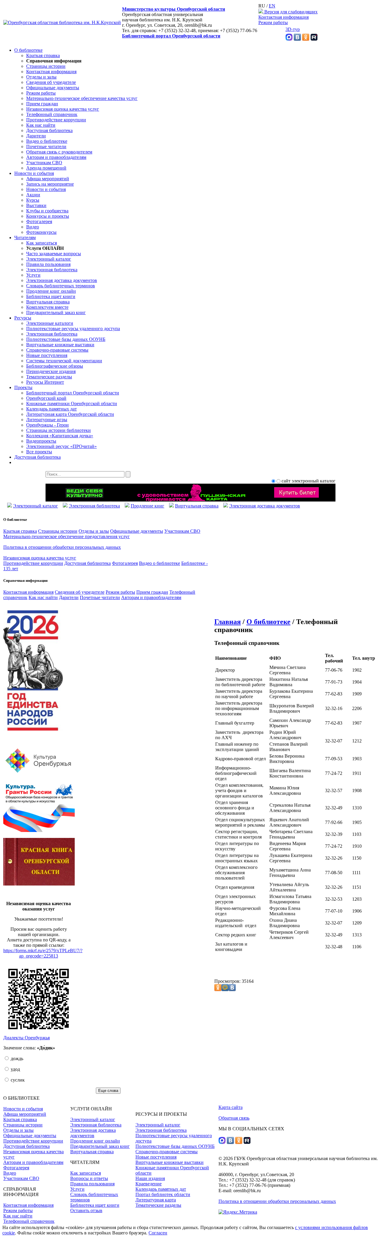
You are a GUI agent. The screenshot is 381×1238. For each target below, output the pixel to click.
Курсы (32, 200)
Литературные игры (46, 419)
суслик (17, 1079)
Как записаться (41, 242)
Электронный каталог (48, 258)
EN (272, 5)
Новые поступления (46, 355)
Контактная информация (283, 17)
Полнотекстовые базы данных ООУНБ (65, 339)
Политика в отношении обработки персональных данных (62, 547)
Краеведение (148, 1183)
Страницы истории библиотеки (58, 430)
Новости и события (34, 173)
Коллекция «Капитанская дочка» (59, 435)
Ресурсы (22, 317)
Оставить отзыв (86, 1210)
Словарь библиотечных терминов (60, 285)
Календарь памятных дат (51, 408)
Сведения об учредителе (51, 82)
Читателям (25, 237)
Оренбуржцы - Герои (47, 424)
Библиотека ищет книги (50, 296)
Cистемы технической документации (64, 360)
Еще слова (108, 1090)
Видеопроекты (41, 441)
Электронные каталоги (49, 323)
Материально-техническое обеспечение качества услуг (82, 98)
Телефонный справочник (51, 114)
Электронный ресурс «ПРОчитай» (61, 446)
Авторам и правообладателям (56, 157)
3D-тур (292, 29)
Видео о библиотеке (46, 141)
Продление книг (147, 505)
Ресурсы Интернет (45, 382)
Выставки (36, 205)
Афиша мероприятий (47, 178)
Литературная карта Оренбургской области (70, 414)
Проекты (23, 387)
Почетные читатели (46, 146)
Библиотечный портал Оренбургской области (171, 35)
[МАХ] (289, 39)
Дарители (36, 135)
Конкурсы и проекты (47, 216)
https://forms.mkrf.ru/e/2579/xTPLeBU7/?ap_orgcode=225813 (42, 953)
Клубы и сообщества (47, 210)
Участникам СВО (44, 162)
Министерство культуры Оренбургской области (173, 9)
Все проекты (39, 451)
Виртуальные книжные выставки (60, 344)
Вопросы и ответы (89, 1178)
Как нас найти (40, 125)
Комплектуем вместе (47, 307)
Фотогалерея (39, 221)
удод (15, 1069)
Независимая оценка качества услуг (62, 109)
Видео (32, 226)
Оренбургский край (46, 398)
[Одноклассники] (305, 39)
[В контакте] (297, 39)
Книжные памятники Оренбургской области (71, 403)
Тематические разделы (49, 376)
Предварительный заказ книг (56, 312)
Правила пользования (48, 264)
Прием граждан (42, 103)
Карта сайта (230, 1107)
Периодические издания (51, 371)
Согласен (158, 1232)
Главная (227, 622)
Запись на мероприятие (50, 184)
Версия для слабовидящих (290, 11)
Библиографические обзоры (54, 366)
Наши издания (150, 1178)
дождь (16, 1058)
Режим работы (273, 22)
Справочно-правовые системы (57, 349)
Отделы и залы (41, 76)
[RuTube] (314, 39)
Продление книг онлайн (51, 291)
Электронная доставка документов (61, 280)
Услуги (33, 275)
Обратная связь (233, 1118)
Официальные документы (52, 87)
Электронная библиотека (51, 269)
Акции (33, 194)
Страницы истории (45, 66)
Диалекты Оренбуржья (26, 1037)
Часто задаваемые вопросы (53, 253)
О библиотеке (28, 50)
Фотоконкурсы (41, 232)
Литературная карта (155, 1199)
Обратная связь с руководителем (59, 151)
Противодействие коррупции (56, 119)
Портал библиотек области (162, 1194)
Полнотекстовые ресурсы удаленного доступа (73, 328)
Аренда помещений (46, 167)
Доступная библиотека (49, 130)
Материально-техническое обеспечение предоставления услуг (66, 536)
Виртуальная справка (48, 301)
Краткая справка (43, 55)
